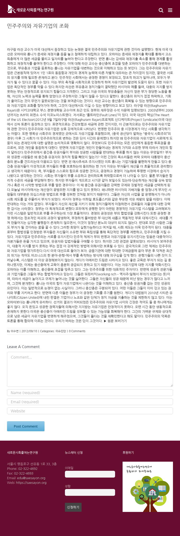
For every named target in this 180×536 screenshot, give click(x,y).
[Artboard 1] (148, 463)
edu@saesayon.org (31, 478)
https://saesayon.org (31, 482)
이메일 (69, 468)
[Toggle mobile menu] (170, 10)
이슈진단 (61, 331)
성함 (68, 486)
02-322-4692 (28, 468)
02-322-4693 (23, 473)
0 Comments (77, 331)
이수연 (15, 331)
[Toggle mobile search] (161, 10)
